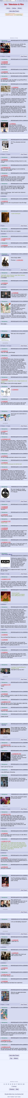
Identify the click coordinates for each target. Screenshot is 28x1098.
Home (26, 0)
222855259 (25, 812)
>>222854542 (4, 462)
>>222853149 (4, 351)
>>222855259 (4, 833)
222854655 (25, 965)
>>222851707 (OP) (6, 814)
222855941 (25, 632)
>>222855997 (3, 962)
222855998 (25, 897)
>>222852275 (4, 357)
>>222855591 (4, 175)
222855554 (25, 682)
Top (11, 1058)
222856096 (25, 280)
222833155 (25, 254)
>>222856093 (3, 66)
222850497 (25, 486)
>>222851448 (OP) (6, 974)
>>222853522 (4, 968)
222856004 (25, 707)
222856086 (25, 198)
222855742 (25, 555)
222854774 (25, 512)
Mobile (23, 0)
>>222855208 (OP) (6, 167)
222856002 (25, 228)
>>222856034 (4, 283)
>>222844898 (4, 379)
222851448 (25, 919)
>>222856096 (14, 293)
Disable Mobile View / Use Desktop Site (14, 1094)
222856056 (25, 399)
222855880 (25, 742)
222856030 (25, 236)
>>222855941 (3, 604)
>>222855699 (4, 72)
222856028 (25, 714)
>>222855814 (4, 78)
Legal (16, 1096)
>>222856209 (3, 286)
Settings (20, 0)
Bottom (8, 8)
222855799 (25, 183)
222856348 (25, 301)
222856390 (25, 321)
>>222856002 (4, 245)
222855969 (25, 460)
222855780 (25, 173)
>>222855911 (12, 123)
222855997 (25, 978)
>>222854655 (3, 947)
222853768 (25, 348)
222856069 (25, 243)
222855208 (25, 139)
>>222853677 (4, 508)
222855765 (25, 855)
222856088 (25, 76)
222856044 (25, 59)
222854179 (25, 355)
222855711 (25, 699)
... (1, 40)
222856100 (25, 120)
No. (22, 40)
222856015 (25, 525)
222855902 (25, 607)
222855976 (25, 1044)
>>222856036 (3, 647)
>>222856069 (3, 233)
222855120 (25, 989)
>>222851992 (14, 940)
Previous (12, 1089)
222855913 (25, 519)
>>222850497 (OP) (6, 521)
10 (23, 1084)
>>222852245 (4, 867)
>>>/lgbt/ (3, 240)
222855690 (25, 157)
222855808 (25, 436)
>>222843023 (14, 389)
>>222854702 (4, 469)
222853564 (25, 949)
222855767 (25, 428)
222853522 (25, 936)
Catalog (14, 8)
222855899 (25, 750)
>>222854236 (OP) (6, 745)
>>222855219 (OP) (6, 684)
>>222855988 (4, 61)
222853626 (25, 411)
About (9, 1096)
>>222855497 (3, 828)
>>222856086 (3, 196)
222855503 (25, 40)
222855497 (25, 831)
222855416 (25, 1022)
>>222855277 (4, 431)
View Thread (24, 56)
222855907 (25, 764)
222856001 (25, 875)
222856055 (25, 467)
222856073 (25, 69)
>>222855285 (4, 694)
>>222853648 (4, 506)
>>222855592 (4, 159)
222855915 (25, 211)
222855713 (25, 1038)
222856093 (25, 84)
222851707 (25, 794)
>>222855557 (4, 857)
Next (17, 1089)
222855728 (25, 165)
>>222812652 (19, 260)
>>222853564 (4, 981)
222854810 (25, 377)
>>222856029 (4, 63)
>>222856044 (14, 87)
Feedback (12, 1096)
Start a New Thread (14, 11)
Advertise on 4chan (14, 1081)
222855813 (25, 453)
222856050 (25, 540)
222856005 (25, 864)
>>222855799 (4, 201)
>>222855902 (4, 634)
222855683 (25, 691)
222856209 (25, 289)
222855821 (25, 576)
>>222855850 (4, 639)
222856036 (25, 650)
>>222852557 (4, 401)
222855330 (25, 1007)
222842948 (25, 331)
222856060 (25, 272)
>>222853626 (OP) (6, 439)
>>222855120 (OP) (6, 1040)
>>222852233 (14, 953)
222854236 (25, 723)
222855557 (25, 839)
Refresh (19, 8)
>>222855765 (3, 852)
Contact (19, 1096)
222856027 (25, 775)
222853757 (25, 504)
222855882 (25, 386)
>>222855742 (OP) (6, 579)
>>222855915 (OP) (6, 238)
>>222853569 (4, 514)
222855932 (25, 769)
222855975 (25, 972)
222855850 (25, 589)
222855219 (25, 664)
